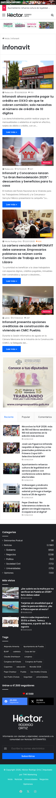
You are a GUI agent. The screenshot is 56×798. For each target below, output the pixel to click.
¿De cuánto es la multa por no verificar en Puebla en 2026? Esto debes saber (37, 591)
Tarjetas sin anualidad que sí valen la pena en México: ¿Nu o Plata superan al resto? (37, 606)
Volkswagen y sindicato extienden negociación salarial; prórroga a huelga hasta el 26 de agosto (36, 490)
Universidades (13, 568)
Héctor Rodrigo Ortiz (13, 241)
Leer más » (11, 132)
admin (7, 318)
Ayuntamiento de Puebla (33, 646)
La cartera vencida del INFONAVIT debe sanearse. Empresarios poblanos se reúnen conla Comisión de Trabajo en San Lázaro (27, 253)
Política (9, 559)
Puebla (23, 672)
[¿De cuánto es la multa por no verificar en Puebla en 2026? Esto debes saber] (10, 592)
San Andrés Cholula (38, 672)
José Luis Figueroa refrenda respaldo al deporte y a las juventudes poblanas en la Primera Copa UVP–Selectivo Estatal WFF (37, 450)
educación (21, 667)
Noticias (8, 545)
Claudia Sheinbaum (12, 656)
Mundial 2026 (35, 667)
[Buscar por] (52, 16)
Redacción (9, 92)
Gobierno (11, 550)
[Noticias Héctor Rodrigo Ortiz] (19, 15)
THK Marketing (30, 774)
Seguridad (28, 677)
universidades (42, 677)
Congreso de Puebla (33, 662)
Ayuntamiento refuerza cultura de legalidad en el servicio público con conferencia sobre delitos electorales (36, 471)
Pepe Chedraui (10, 672)
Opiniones (8, 573)
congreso (28, 656)
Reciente (9, 417)
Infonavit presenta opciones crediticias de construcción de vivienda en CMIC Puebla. (25, 326)
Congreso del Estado (12, 662)
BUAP (6, 651)
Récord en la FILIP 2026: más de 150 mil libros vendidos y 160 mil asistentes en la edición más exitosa (37, 431)
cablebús (17, 651)
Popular (26, 417)
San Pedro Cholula (11, 677)
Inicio (7, 38)
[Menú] (3, 16)
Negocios (11, 554)
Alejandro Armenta (11, 646)
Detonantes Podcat (13, 540)
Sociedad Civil (13, 563)
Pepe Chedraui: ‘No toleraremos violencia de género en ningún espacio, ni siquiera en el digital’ (36, 507)
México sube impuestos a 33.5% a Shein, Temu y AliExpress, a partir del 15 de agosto (36, 622)
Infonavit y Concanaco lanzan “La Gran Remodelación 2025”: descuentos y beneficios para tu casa (27, 179)
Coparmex (8, 667)
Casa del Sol (30, 651)
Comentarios (45, 417)
